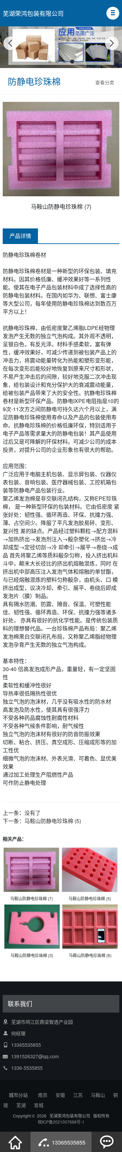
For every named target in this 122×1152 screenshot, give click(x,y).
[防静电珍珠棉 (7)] (31, 869)
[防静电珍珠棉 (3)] (32, 926)
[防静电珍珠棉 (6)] (90, 926)
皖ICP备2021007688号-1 (61, 1122)
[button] (112, 13)
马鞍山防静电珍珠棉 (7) (31, 898)
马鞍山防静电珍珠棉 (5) (52, 821)
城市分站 (18, 1094)
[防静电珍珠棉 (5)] (89, 869)
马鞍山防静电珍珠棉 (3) (32, 955)
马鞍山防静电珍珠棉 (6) (90, 955)
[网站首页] (15, 1142)
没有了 (32, 813)
